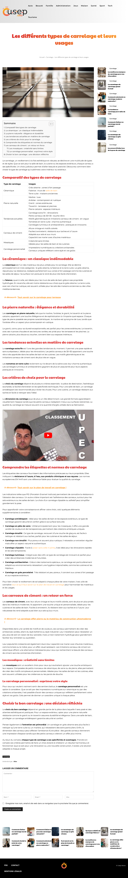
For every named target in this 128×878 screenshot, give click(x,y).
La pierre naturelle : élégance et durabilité (25, 133)
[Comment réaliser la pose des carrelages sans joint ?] (30, 831)
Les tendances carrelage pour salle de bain (116, 111)
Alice (15, 761)
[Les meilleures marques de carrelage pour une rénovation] (102, 72)
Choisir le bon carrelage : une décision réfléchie (27, 154)
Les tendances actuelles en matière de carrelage (28, 136)
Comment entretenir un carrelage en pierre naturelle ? (116, 99)
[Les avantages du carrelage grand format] (102, 85)
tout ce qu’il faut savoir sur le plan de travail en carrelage (38, 584)
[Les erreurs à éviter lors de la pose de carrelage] (102, 147)
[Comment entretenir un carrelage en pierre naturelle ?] (102, 97)
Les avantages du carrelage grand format (114, 86)
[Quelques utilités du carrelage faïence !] (80, 831)
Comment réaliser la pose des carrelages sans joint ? (44, 831)
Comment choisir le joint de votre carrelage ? (19, 843)
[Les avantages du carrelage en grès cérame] (102, 135)
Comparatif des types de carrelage (20, 127)
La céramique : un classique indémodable (24, 130)
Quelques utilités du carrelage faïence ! (93, 832)
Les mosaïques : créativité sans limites (26, 148)
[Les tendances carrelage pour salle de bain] (102, 110)
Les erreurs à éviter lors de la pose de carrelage (116, 149)
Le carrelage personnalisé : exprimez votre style (31, 151)
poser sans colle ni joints (44, 548)
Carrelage (49, 57)
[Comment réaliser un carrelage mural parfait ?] (102, 122)
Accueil (42, 57)
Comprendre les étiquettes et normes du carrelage (29, 142)
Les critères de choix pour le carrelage (23, 139)
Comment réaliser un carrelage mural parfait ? (116, 124)
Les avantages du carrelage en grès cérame (114, 136)
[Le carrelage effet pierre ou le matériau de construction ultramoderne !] (104, 842)
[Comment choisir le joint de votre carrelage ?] (6, 842)
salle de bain (51, 190)
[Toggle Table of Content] (50, 124)
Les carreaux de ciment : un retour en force (25, 145)
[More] (96, 52)
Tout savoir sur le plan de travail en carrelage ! (67, 843)
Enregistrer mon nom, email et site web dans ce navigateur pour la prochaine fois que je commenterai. (47, 803)
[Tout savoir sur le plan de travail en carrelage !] (55, 842)
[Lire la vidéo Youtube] (48, 435)
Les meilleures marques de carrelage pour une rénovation (116, 74)
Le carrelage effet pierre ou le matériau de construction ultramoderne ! (116, 844)
